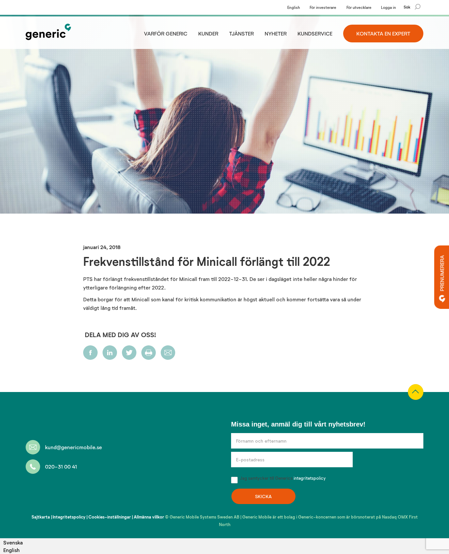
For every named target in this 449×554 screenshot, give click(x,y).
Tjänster (241, 33)
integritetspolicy (310, 478)
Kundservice (314, 33)
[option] (13, 550)
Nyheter (276, 33)
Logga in (388, 7)
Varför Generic (165, 33)
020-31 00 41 (61, 466)
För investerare (323, 7)
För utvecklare (358, 7)
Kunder (208, 33)
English (293, 7)
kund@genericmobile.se (73, 447)
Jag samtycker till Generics (282, 478)
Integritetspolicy (69, 516)
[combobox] (13, 542)
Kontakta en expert (383, 33)
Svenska (13, 542)
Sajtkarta (41, 516)
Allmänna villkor (149, 516)
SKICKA (263, 496)
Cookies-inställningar (109, 516)
